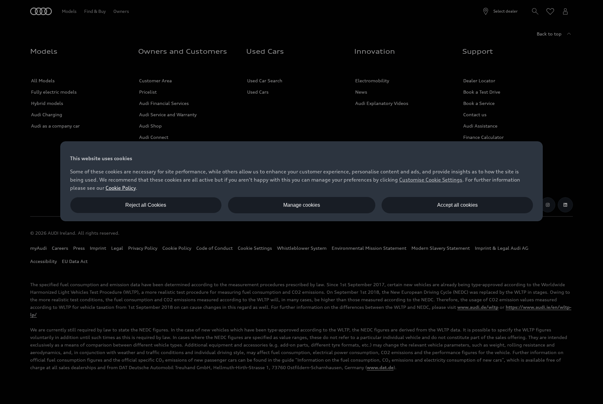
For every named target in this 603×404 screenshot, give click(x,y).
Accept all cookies (457, 205)
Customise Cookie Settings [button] (430, 180)
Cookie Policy (121, 188)
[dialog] (301, 181)
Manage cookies (301, 205)
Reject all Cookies (145, 205)
